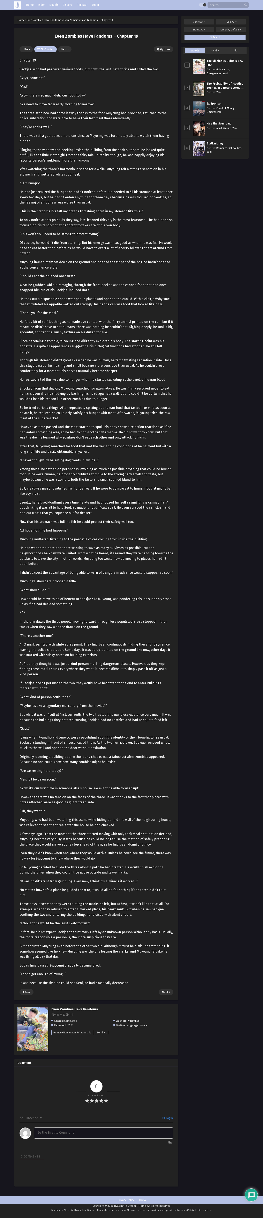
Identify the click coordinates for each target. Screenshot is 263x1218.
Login (169, 1118)
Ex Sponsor (214, 103)
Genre (198, 21)
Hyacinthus (133, 1020)
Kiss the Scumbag (219, 123)
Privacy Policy (126, 1200)
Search (216, 37)
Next (64, 49)
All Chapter (47, 49)
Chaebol (221, 108)
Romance (221, 148)
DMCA (142, 1200)
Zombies (102, 1032)
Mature (227, 128)
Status (198, 29)
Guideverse (222, 69)
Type (229, 21)
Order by (229, 29)
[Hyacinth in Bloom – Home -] (17, 5)
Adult (219, 128)
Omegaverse (214, 73)
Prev (27, 49)
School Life (234, 148)
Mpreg (230, 108)
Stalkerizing (215, 143)
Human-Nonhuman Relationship (72, 1032)
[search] (245, 5)
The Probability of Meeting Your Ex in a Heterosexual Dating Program (225, 87)
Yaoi (225, 73)
